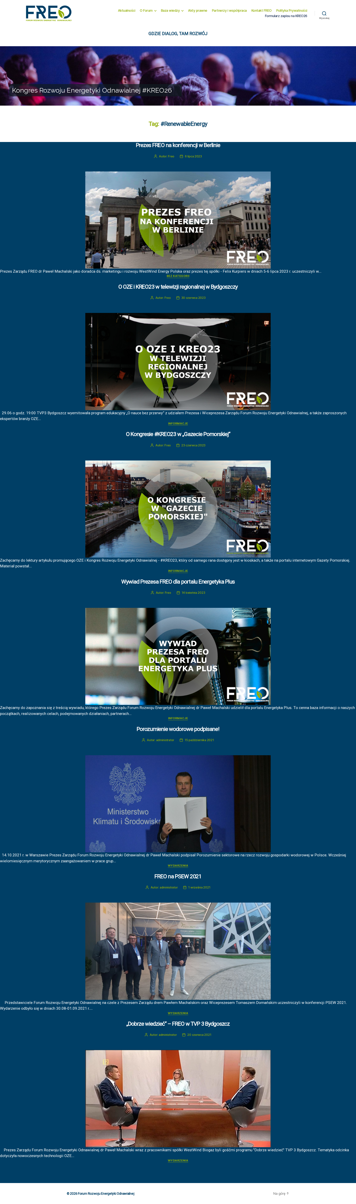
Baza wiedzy (170, 10)
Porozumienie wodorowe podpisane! (178, 729)
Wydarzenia (178, 865)
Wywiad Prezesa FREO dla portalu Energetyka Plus (178, 581)
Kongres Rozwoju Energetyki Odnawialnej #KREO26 (92, 90)
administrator (165, 740)
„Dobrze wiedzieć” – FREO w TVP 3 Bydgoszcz (178, 1023)
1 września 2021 (199, 887)
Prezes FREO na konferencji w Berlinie (178, 145)
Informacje (178, 423)
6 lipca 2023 (193, 156)
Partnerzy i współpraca (229, 10)
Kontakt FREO (261, 10)
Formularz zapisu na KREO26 (286, 16)
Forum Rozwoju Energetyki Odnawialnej (106, 1193)
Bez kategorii (178, 276)
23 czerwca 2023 (193, 445)
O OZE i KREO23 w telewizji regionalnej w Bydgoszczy (178, 286)
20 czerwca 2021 (199, 1035)
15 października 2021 (199, 740)
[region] (178, 76)
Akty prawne (197, 10)
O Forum (146, 10)
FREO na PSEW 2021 (178, 876)
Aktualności (126, 10)
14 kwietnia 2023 (193, 592)
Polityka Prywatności (291, 10)
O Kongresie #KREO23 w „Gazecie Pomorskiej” (178, 434)
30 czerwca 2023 (193, 298)
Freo (171, 156)
